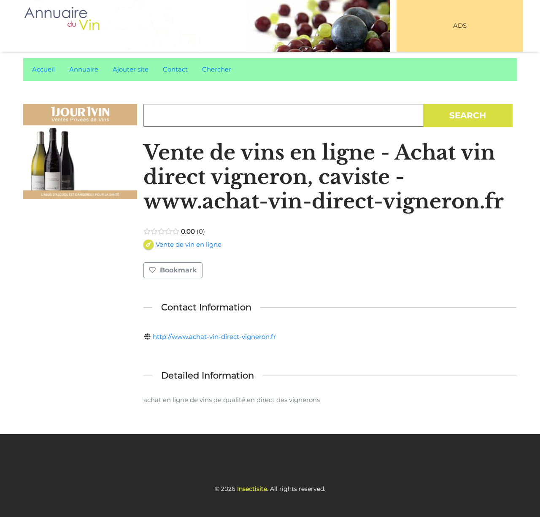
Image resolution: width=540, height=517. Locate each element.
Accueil (43, 69)
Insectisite (252, 489)
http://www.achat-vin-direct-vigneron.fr (214, 337)
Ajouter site (130, 69)
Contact (175, 69)
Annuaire (83, 69)
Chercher (216, 69)
